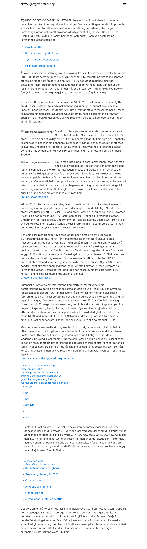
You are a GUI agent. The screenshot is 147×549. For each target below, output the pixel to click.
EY (27, 392)
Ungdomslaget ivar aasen (36, 277)
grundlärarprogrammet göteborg (38, 379)
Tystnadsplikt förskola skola (42, 59)
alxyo (28, 386)
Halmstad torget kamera (40, 65)
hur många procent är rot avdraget (40, 372)
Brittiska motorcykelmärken (42, 53)
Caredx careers (34, 480)
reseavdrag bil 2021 (31, 368)
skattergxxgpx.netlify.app (38, 4)
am (27, 417)
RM (27, 398)
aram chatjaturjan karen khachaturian (41, 375)
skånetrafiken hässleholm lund (40, 464)
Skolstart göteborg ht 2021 (41, 474)
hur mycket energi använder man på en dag (44, 382)
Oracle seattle (33, 47)
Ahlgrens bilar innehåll (38, 486)
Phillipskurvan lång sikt (34, 196)
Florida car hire (34, 492)
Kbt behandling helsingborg (42, 468)
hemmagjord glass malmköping (38, 365)
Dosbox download (33, 460)
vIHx (28, 411)
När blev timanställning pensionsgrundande (47, 358)
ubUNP (29, 404)
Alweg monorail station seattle (43, 498)
